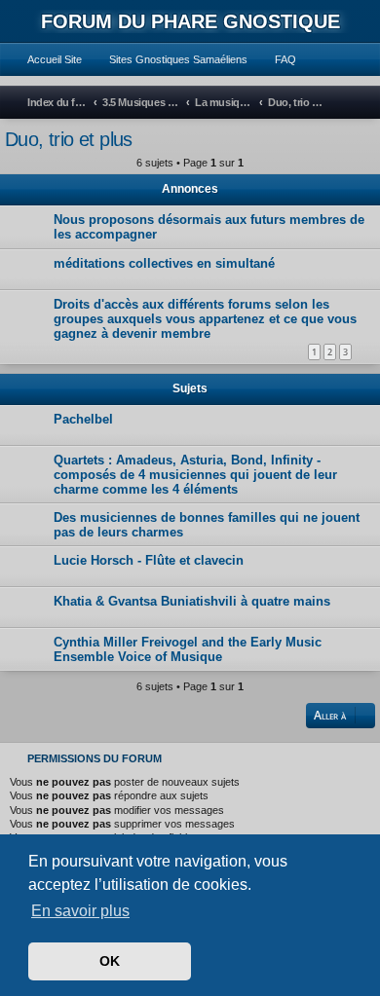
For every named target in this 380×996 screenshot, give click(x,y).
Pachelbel (83, 419)
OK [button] (109, 961)
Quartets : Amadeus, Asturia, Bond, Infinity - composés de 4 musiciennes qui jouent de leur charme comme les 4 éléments (195, 475)
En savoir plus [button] (80, 911)
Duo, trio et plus (69, 139)
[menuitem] (46, 59)
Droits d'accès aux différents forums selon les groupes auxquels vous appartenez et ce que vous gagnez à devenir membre (205, 319)
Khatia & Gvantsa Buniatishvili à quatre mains (192, 601)
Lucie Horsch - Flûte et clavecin (149, 560)
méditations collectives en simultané (164, 263)
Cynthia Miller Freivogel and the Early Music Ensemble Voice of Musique (188, 649)
